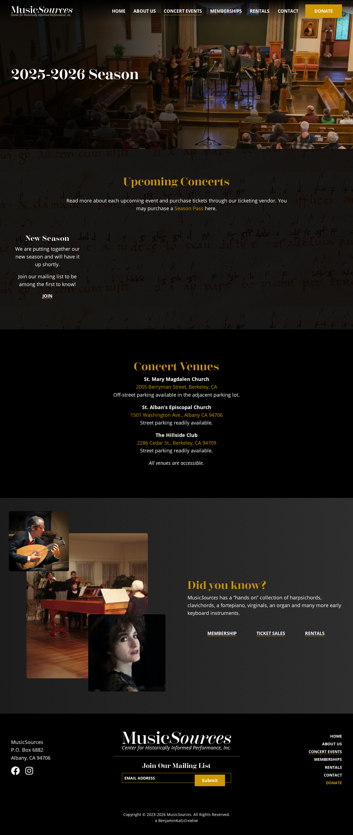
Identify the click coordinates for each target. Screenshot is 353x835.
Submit (210, 780)
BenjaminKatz (176, 820)
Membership (222, 633)
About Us (144, 11)
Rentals (259, 11)
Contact (288, 11)
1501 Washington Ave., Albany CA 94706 (176, 415)
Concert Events (183, 11)
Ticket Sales (270, 633)
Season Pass (189, 208)
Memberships (226, 11)
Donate (323, 11)
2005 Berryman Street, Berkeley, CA (176, 387)
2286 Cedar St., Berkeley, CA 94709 (176, 443)
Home (118, 11)
